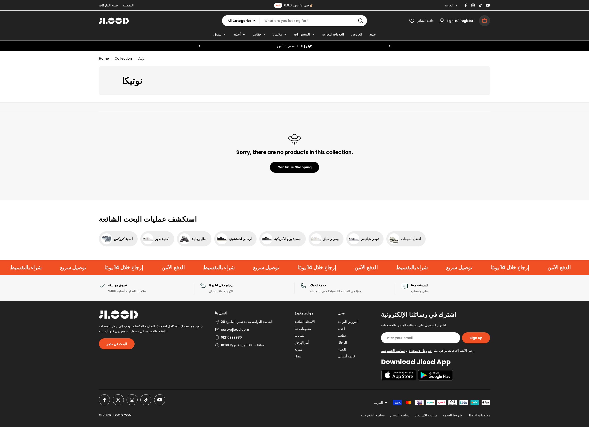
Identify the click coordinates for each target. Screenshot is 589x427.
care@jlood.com (235, 329)
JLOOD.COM (122, 415)
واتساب (416, 291)
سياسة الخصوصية (373, 415)
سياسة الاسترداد (426, 415)
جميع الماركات (108, 5)
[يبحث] (360, 20)
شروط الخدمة (452, 415)
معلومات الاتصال (479, 415)
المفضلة (128, 5)
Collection (123, 58)
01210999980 (231, 337)
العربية (448, 5)
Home (104, 58)
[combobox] (294, 20)
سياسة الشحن (400, 415)
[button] (199, 46)
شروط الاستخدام (420, 350)
